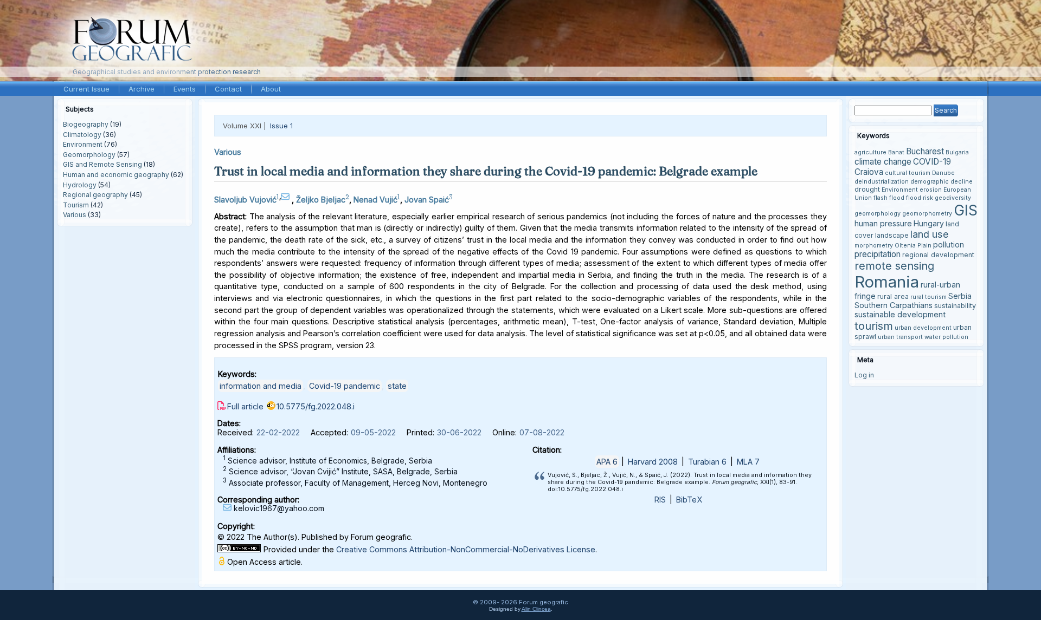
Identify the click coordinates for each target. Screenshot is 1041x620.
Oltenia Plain (913, 245)
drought (867, 189)
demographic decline (941, 181)
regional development (938, 255)
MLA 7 (748, 461)
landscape (892, 235)
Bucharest (925, 151)
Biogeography (85, 124)
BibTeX (689, 499)
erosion (931, 189)
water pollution (946, 337)
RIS (660, 499)
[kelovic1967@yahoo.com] (286, 197)
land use (929, 234)
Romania (886, 281)
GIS (966, 210)
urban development (923, 327)
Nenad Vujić (375, 199)
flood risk (919, 197)
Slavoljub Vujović (245, 199)
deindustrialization (881, 181)
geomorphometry (927, 213)
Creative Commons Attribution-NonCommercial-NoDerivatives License (465, 549)
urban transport (900, 337)
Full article (245, 406)
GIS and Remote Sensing (102, 164)
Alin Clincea (536, 609)
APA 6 (607, 461)
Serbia (960, 296)
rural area (893, 296)
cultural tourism (907, 173)
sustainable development (900, 314)
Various (74, 215)
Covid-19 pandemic (344, 385)
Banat (896, 152)
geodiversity (953, 197)
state (397, 385)
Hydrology (80, 185)
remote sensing (894, 265)
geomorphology (877, 213)
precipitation (877, 254)
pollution (948, 244)
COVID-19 (932, 161)
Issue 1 (281, 125)
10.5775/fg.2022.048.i (316, 406)
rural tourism (928, 297)
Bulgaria (957, 152)
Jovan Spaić (426, 199)
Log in (864, 375)
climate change (882, 161)
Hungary (929, 223)
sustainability (955, 306)
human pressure (883, 223)
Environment (82, 144)
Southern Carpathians (893, 305)
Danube (943, 173)
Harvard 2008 (653, 461)
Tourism (76, 205)
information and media (260, 385)
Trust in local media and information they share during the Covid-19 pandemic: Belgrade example (485, 171)
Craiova (868, 172)
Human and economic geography (116, 175)
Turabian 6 (707, 461)
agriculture (870, 152)
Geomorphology (89, 155)
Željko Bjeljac (320, 199)
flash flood (888, 197)
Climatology (82, 134)
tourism (873, 325)
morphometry (873, 245)
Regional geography (95, 195)
